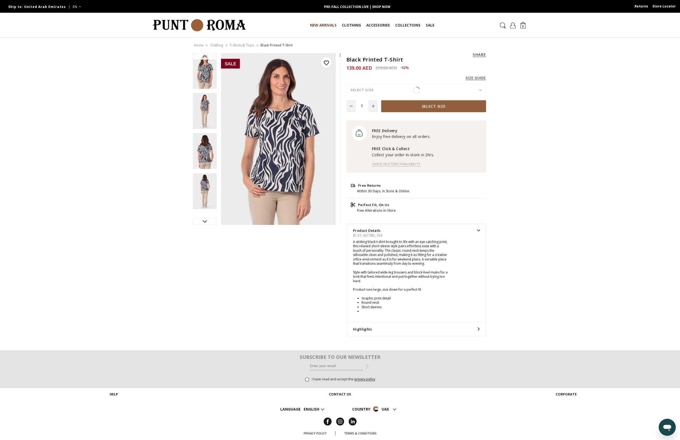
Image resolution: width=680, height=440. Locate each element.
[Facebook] (327, 421)
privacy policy (364, 379)
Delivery (114, 408)
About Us (566, 401)
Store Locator (664, 6)
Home (198, 45)
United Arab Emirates (37, 7)
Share (479, 55)
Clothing (216, 45)
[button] (523, 25)
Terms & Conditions (360, 433)
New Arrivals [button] (323, 25)
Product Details (367, 230)
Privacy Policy (315, 433)
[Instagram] (340, 421)
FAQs (114, 421)
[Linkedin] (352, 421)
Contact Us (340, 408)
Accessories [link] (378, 25)
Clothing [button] (351, 25)
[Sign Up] (367, 365)
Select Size (434, 106)
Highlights (362, 329)
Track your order (114, 401)
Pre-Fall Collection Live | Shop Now (357, 7)
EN (75, 7)
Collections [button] (407, 25)
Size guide (476, 78)
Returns (641, 6)
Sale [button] (430, 25)
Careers (566, 408)
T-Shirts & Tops (242, 45)
